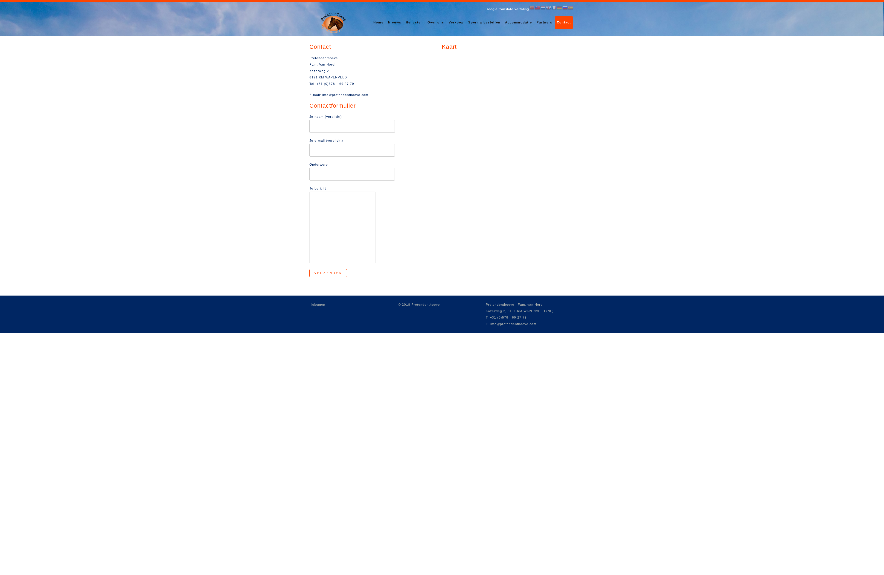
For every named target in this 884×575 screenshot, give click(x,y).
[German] (559, 8)
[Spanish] (570, 8)
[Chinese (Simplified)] (532, 8)
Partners (544, 22)
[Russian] (565, 8)
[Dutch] (543, 8)
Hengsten (414, 22)
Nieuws (394, 22)
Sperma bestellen (484, 22)
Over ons (435, 22)
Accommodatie (518, 22)
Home (378, 22)
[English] (548, 8)
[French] (554, 8)
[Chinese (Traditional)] (537, 8)
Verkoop (456, 22)
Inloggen (318, 304)
